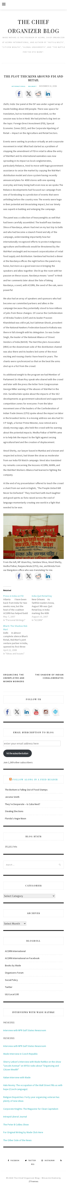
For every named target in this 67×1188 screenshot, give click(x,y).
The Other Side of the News (17, 1140)
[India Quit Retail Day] (46, 608)
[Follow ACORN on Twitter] (17, 712)
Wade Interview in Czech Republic (20, 1053)
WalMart (32, 86)
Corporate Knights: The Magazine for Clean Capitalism (30, 1108)
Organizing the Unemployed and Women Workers (14, 678)
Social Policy (11, 979)
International (18, 86)
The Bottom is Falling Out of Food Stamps (26, 789)
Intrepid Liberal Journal (15, 1116)
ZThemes (33, 1181)
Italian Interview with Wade (17, 1077)
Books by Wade (13, 965)
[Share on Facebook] (19, 94)
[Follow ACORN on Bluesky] (55, 712)
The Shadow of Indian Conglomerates (49, 676)
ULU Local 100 (12, 994)
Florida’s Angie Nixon (15, 818)
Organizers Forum (14, 972)
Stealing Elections (14, 811)
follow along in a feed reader (35, 779)
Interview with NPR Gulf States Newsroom (24, 1030)
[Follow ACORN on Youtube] (36, 712)
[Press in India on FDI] (17, 608)
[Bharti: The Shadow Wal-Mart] (17, 639)
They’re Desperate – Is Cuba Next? (22, 804)
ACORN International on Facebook (22, 958)
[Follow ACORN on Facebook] (7, 712)
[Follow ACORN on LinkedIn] (27, 712)
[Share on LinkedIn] (48, 94)
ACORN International (15, 951)
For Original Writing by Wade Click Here (23, 1132)
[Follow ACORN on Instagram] (46, 712)
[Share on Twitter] (29, 94)
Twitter (8, 987)
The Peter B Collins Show (16, 1124)
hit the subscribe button (17, 753)
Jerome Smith (12, 796)
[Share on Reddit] (38, 94)
